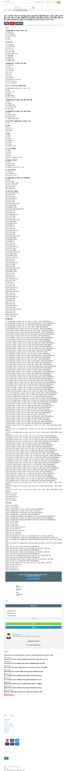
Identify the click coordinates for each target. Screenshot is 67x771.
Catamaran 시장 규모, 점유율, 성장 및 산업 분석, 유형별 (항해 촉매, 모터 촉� (24, 663)
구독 (6, 758)
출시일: (17, 586)
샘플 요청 (19, 23)
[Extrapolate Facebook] (4, 715)
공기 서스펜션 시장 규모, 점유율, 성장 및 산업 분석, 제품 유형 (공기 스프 (22, 679)
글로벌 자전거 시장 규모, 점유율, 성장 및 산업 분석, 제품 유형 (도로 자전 (22, 687)
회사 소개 (48, 2)
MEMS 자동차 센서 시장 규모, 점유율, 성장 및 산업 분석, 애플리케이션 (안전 (23, 671)
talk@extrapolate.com (10, 707)
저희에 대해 (7, 719)
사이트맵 (6, 732)
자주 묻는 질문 (8, 724)
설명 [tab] (6, 23)
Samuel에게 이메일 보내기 (33, 645)
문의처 (55, 2)
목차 (12, 23)
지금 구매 (33, 618)
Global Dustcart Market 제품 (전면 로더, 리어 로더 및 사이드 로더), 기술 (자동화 (25, 667)
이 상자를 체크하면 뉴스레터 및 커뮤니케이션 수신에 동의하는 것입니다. (24, 755)
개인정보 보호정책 (9, 726)
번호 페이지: (18, 589)
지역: (17, 592)
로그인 (61, 2)
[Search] (33, 8)
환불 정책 (6, 730)
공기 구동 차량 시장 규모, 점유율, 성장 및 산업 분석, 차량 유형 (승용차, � (23, 675)
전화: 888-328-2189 (33, 641)
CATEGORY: (19, 594)
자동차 (9, 10)
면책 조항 (6, 728)
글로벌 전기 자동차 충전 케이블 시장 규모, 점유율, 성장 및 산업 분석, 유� (23, 691)
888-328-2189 (39, 2)
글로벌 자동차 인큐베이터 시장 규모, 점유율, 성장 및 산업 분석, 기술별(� (23, 683)
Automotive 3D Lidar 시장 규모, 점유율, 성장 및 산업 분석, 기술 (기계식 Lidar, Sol (26, 659)
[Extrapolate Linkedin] (12, 715)
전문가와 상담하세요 (33, 578)
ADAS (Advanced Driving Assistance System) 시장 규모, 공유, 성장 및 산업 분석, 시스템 (28, 655)
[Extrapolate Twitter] (8, 715)
